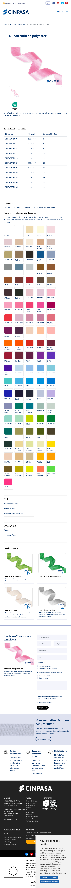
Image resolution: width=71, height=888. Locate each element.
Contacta (8, 3)
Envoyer (40, 708)
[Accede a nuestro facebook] (53, 3)
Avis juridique (8, 842)
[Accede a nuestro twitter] (61, 3)
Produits (13, 24)
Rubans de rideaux (31, 801)
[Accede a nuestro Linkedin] (26, 854)
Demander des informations (48, 668)
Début (6, 24)
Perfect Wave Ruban (32, 821)
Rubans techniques (32, 816)
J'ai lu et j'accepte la (45, 702)
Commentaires (43, 678)
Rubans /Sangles (31, 803)
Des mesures (53, 676)
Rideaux (28, 810)
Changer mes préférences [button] (49, 881)
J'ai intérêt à (40, 662)
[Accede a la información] (19, 563)
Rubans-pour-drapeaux (30, 813)
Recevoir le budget (45, 666)
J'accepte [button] (44, 877)
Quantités (42, 676)
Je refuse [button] (54, 877)
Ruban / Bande (22, 24)
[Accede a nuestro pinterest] (66, 3)
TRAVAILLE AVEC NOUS (12, 830)
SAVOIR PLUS (41, 739)
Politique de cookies (10, 839)
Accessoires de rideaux (30, 806)
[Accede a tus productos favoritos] (58, 12)
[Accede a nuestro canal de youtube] (57, 3)
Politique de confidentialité (12, 837)
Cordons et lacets (31, 819)
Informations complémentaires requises (50, 672)
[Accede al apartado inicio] (16, 12)
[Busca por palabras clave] (62, 12)
